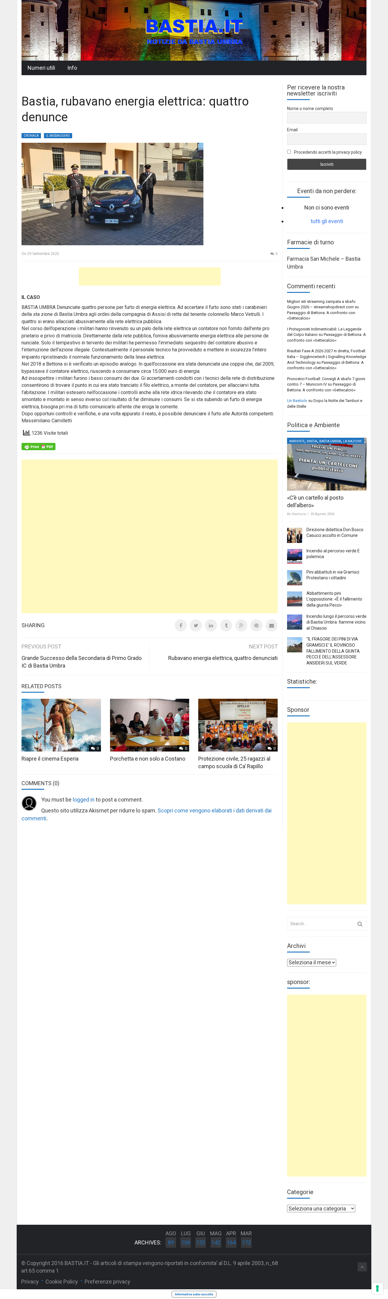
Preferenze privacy (107, 1281)
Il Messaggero (58, 135)
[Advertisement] (150, 276)
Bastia (312, 441)
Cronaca (31, 135)
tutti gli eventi (327, 221)
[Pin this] (256, 625)
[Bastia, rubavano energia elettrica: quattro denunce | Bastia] (194, 30)
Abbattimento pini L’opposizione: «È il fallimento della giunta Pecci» (334, 599)
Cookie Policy (61, 1281)
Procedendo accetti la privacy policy (327, 152)
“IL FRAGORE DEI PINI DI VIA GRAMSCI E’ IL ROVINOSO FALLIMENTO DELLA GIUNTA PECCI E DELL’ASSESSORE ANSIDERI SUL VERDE (333, 651)
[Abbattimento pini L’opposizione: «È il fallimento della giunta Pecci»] (294, 599)
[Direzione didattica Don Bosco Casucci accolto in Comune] (294, 535)
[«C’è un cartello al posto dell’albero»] (326, 464)
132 (200, 1242)
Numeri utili (41, 68)
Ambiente (297, 441)
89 (171, 1242)
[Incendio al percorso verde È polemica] (294, 556)
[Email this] (272, 625)
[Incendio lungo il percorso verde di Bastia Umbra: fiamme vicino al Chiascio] (294, 622)
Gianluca (299, 514)
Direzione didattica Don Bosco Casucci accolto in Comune (334, 532)
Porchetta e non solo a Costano (147, 758)
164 (231, 1242)
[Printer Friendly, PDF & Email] (38, 446)
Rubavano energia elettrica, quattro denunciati (223, 658)
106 (185, 1242)
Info (72, 68)
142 (215, 1242)
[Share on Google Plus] (241, 625)
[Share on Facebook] (181, 625)
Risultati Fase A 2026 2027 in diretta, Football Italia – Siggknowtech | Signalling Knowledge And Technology (326, 356)
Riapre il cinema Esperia (50, 758)
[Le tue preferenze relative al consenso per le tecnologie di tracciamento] (377, 1288)
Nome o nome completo (310, 108)
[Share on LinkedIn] (211, 625)
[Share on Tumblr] (226, 625)
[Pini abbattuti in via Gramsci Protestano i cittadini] (294, 577)
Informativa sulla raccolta (194, 1294)
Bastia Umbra (330, 441)
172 (246, 1242)
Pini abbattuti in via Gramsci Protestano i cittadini (332, 575)
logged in (84, 799)
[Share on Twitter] (196, 625)
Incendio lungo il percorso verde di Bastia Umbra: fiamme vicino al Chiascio (336, 622)
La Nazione (352, 441)
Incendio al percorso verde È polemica (333, 553)
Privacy (30, 1281)
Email (292, 129)
